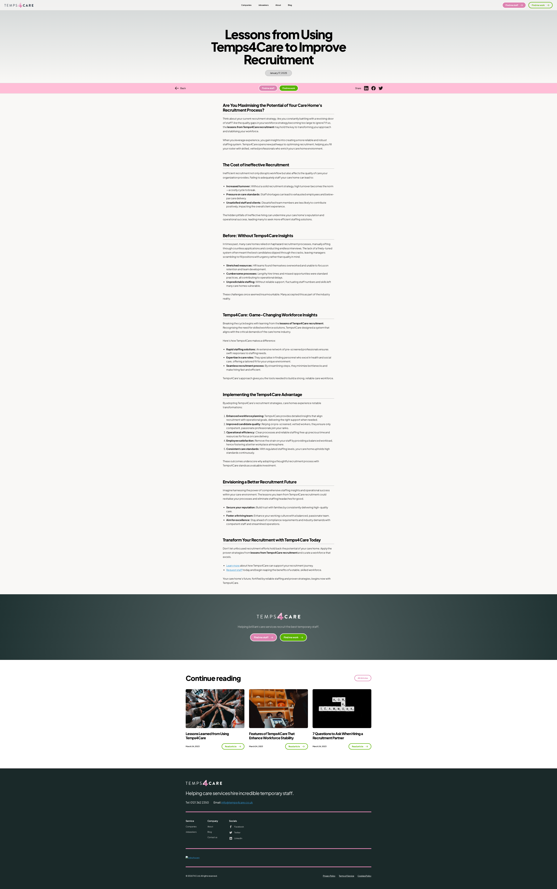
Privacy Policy (329, 875)
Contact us (212, 837)
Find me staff (268, 88)
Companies (246, 5)
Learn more (233, 565)
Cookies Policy (364, 875)
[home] (18, 5)
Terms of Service (346, 875)
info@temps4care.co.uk (237, 802)
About (278, 5)
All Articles (363, 678)
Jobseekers (263, 5)
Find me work (288, 88)
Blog (290, 5)
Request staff (234, 569)
